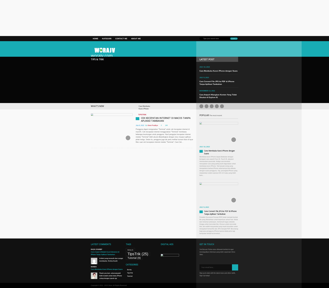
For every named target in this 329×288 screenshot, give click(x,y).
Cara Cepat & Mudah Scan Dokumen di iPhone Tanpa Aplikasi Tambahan (105, 253)
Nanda (94, 267)
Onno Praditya (153, 125)
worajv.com (102, 55)
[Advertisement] (77, 18)
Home (95, 39)
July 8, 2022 (140, 125)
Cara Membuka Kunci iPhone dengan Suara (218, 71)
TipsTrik (142, 115)
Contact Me (121, 39)
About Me (136, 39)
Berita (130, 250)
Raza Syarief (96, 249)
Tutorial (134, 257)
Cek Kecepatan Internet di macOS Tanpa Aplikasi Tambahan (165, 119)
